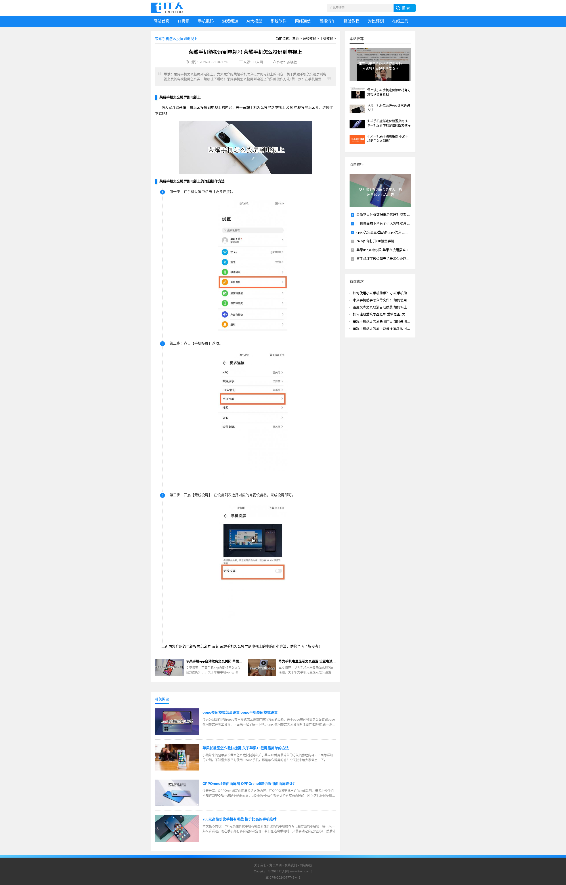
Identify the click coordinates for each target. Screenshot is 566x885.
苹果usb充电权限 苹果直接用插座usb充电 (387, 250)
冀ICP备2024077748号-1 (283, 877)
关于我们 (260, 865)
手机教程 (326, 38)
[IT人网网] (168, 7)
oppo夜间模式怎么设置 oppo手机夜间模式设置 (240, 712)
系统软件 (279, 21)
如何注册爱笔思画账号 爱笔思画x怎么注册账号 (387, 314)
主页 (295, 38)
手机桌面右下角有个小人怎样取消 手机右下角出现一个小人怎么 (403, 223)
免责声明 (275, 865)
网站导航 (306, 865)
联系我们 (291, 865)
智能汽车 (327, 21)
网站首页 (162, 21)
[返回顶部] (557, 827)
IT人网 (258, 62)
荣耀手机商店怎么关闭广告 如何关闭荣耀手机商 (388, 321)
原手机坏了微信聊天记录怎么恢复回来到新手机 (391, 259)
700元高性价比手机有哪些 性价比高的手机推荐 (240, 819)
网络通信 (303, 21)
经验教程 (351, 21)
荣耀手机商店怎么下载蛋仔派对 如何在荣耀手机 (388, 328)
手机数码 (206, 21)
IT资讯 (183, 21)
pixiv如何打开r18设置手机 (375, 241)
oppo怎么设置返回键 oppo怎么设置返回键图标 (390, 232)
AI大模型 (254, 21)
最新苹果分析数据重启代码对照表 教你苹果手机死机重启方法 (401, 214)
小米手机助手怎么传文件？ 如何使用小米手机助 (388, 300)
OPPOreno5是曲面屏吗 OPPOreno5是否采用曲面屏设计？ (249, 784)
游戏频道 (230, 21)
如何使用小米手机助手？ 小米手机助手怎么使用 (388, 293)
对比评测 (376, 21)
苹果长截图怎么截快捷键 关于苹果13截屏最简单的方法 (246, 748)
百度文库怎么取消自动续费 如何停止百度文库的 (388, 307)
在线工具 (400, 21)
